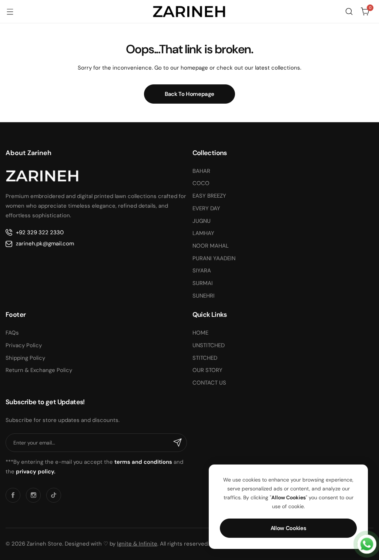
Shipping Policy (25, 358)
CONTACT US (209, 382)
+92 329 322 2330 (40, 232)
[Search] (349, 11)
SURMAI (202, 283)
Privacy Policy (24, 345)
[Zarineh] (189, 11)
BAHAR (201, 171)
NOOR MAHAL (210, 245)
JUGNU (201, 221)
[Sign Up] (177, 442)
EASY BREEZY (209, 195)
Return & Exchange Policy (39, 370)
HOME (200, 332)
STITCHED (204, 358)
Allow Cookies (288, 528)
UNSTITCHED (208, 345)
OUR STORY (207, 370)
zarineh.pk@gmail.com (45, 243)
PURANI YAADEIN (213, 258)
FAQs (12, 332)
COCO (200, 183)
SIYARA (201, 270)
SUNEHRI (203, 295)
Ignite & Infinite (137, 543)
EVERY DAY (206, 208)
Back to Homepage (189, 94)
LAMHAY (203, 233)
